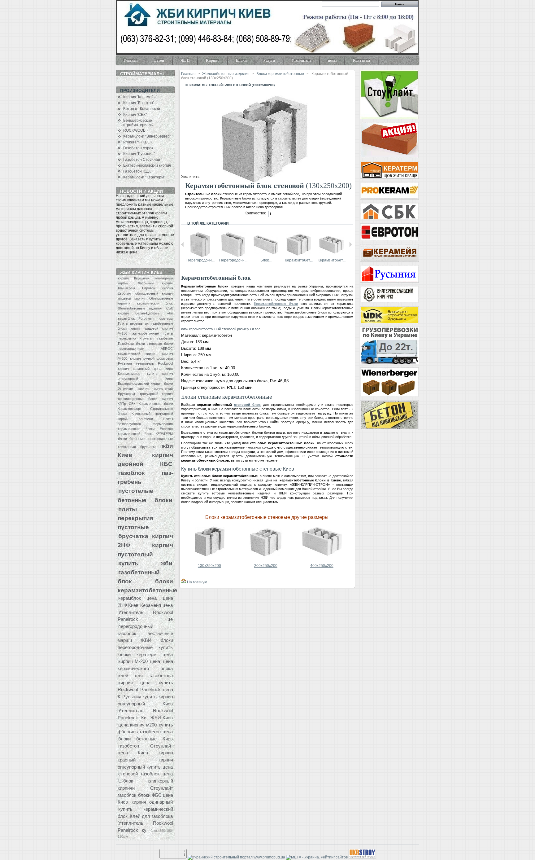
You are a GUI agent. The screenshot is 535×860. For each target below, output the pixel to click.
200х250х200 (265, 566)
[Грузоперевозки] (389, 345)
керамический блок (155, 303)
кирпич (123, 278)
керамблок (126, 318)
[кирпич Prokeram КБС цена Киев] (389, 191)
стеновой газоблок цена (145, 773)
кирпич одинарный (152, 802)
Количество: (255, 213)
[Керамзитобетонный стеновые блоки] (298, 256)
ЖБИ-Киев (161, 717)
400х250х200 (321, 566)
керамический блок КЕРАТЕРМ (145, 434)
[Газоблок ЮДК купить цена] (389, 315)
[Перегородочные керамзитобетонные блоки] (200, 256)
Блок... (266, 260)
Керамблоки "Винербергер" (147, 136)
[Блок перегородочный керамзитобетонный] (266, 256)
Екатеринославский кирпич (147, 165)
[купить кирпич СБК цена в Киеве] (389, 211)
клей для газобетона (145, 675)
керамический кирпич (137, 353)
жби (170, 313)
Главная (131, 60)
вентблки (146, 419)
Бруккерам (126, 394)
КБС (166, 463)
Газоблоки (126, 343)
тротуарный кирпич (156, 394)
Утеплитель (301, 60)
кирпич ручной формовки (151, 358)
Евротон (148, 288)
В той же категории (208, 223)
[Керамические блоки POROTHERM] (389, 382)
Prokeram (146, 338)
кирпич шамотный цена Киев (145, 369)
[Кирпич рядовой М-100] (389, 140)
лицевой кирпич (131, 298)
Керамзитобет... (299, 260)
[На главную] (183, 582)
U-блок (125, 780)
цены (332, 60)
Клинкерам (126, 288)
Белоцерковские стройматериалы (138, 122)
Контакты (361, 60)
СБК (169, 308)
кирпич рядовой (144, 328)
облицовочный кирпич (154, 293)
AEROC (167, 348)
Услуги (269, 60)
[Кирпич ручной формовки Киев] (389, 294)
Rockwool (165, 363)
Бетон (159, 60)
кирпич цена (134, 682)
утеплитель (145, 363)
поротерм (165, 318)
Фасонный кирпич (155, 283)
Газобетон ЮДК (137, 171)
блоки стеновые (149, 343)
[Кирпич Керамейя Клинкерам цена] (389, 253)
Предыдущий (182, 244)
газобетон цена (156, 731)
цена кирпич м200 (137, 724)
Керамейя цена (156, 605)
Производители (140, 90)
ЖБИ (185, 60)
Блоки (241, 60)
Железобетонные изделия (140, 308)
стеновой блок (247, 404)
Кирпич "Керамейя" (140, 97)
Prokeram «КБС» (137, 142)
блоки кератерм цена (145, 654)
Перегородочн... (200, 260)
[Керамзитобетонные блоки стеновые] (331, 256)
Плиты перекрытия (133, 323)
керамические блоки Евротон (145, 429)
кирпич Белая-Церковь (138, 313)
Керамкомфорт (130, 373)
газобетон (165, 338)
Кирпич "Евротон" (138, 103)
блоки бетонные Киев (145, 738)
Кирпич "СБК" (135, 114)
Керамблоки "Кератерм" (144, 177)
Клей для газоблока (151, 816)
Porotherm (146, 318)
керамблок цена (137, 598)
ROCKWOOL (134, 130)
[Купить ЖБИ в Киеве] (389, 415)
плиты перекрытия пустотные (135, 518)
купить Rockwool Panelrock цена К (145, 689)
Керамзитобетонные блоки (276, 303)
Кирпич (213, 60)
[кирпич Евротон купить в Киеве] (389, 232)
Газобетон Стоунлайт (142, 159)
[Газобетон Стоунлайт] (389, 94)
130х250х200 (209, 566)
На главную (196, 582)
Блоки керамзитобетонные (280, 74)
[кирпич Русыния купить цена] (389, 274)
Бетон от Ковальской (141, 109)
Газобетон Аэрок (138, 148)
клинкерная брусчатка (137, 447)
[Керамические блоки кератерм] (389, 170)
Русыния (125, 363)
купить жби (145, 563)
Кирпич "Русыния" (139, 153)
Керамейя (142, 278)
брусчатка (133, 536)
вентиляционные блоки (137, 399)
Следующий (350, 244)
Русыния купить (139, 696)
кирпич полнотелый (155, 388)
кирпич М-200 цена (139, 661)
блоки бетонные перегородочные (145, 439)
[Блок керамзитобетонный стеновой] (210, 560)
